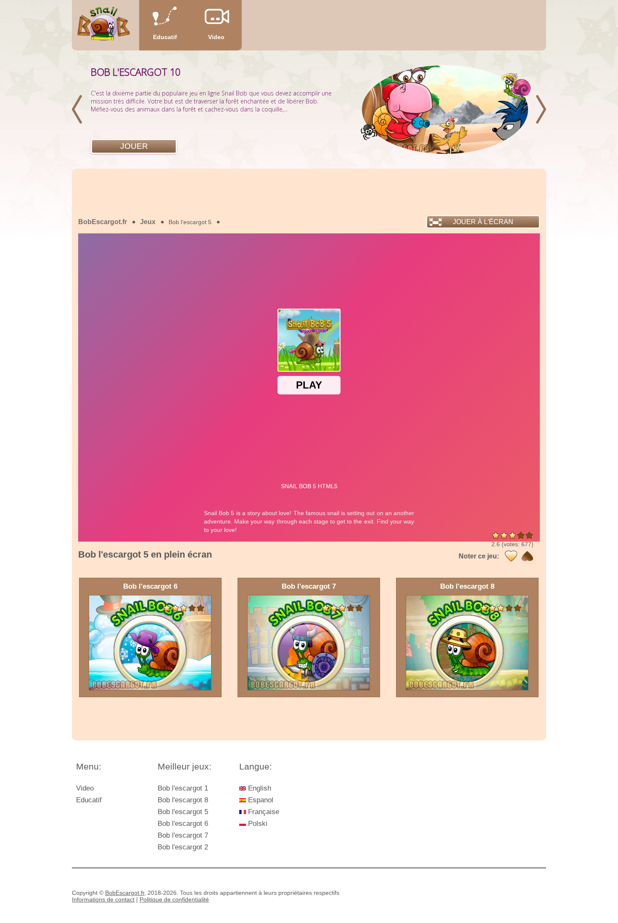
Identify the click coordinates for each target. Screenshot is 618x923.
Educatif (165, 37)
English (258, 788)
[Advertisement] (309, 192)
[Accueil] (103, 26)
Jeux (148, 221)
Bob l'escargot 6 (183, 824)
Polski (256, 824)
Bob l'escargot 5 (183, 812)
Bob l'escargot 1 (183, 788)
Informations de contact (103, 899)
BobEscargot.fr (102, 221)
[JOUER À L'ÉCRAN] (135, 232)
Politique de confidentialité (174, 899)
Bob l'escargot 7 (183, 835)
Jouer (134, 146)
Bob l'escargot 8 (183, 800)
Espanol (259, 800)
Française (262, 812)
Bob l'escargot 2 (183, 847)
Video (216, 37)
